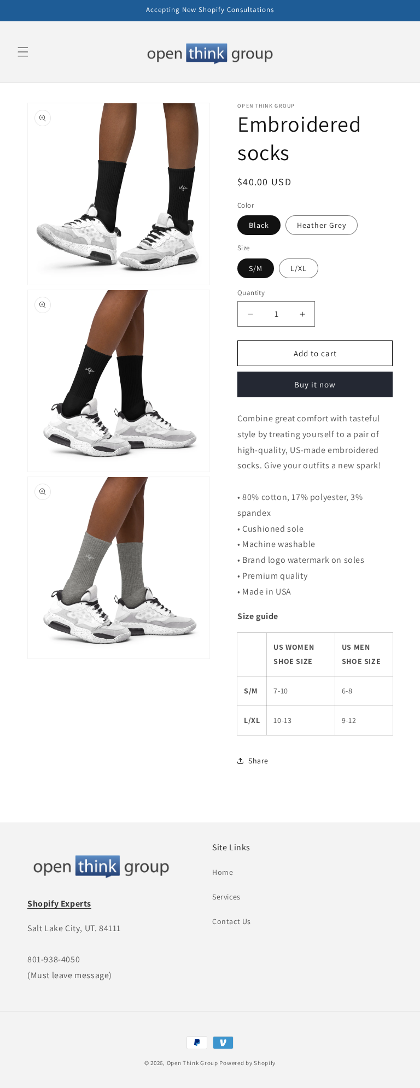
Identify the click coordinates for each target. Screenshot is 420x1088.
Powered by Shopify (247, 1063)
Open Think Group (192, 1063)
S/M (255, 268)
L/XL (298, 268)
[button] (23, 52)
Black (259, 225)
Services (226, 897)
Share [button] (258, 761)
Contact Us (231, 921)
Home (222, 872)
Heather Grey (321, 225)
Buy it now (315, 384)
